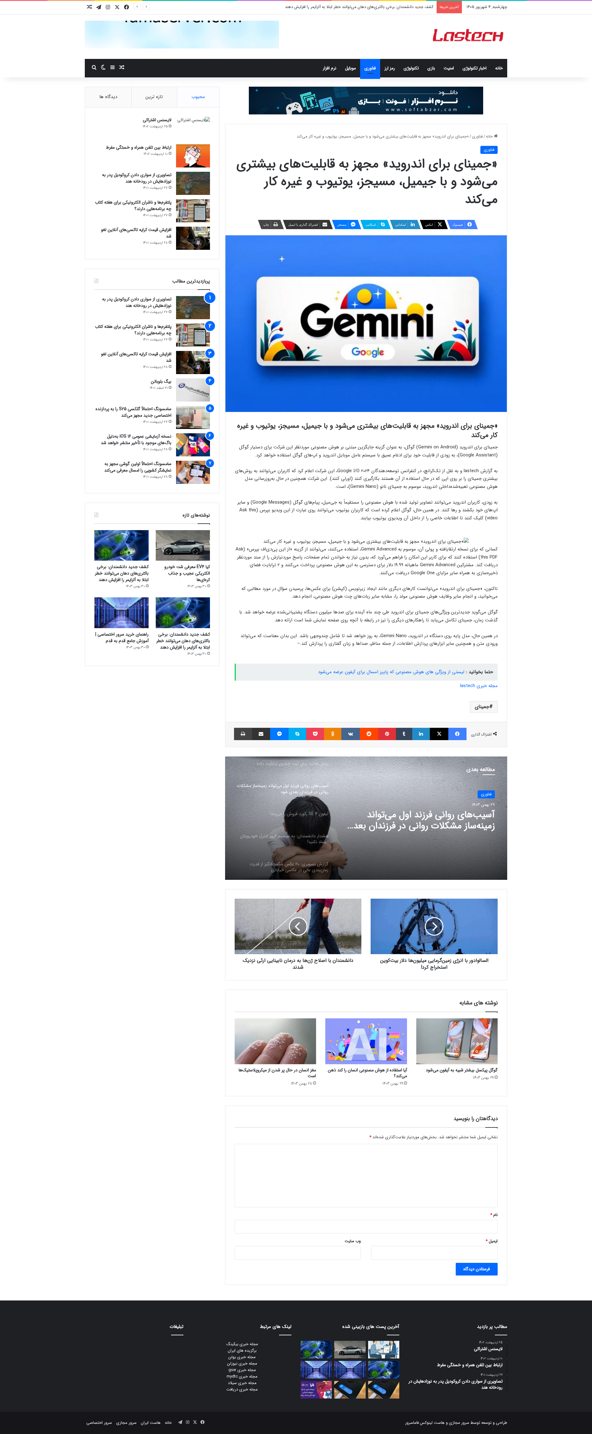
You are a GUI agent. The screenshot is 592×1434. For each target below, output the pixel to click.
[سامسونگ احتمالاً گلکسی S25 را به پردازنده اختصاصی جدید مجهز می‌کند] (193, 417)
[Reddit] (369, 734)
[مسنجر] (279, 734)
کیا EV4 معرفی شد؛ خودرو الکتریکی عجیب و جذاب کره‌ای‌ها (187, 573)
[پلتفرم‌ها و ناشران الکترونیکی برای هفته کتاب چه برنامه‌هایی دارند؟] (193, 210)
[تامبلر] (404, 734)
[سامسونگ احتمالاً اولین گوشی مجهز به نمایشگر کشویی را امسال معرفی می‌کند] (193, 472)
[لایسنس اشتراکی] (193, 128)
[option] (366, 818)
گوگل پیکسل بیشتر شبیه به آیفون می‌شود (462, 1070)
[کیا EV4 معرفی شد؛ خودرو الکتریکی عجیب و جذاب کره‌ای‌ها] (183, 545)
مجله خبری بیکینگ (242, 1344)
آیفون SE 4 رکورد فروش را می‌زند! (432, 815)
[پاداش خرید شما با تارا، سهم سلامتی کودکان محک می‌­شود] (316, 1390)
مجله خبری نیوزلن (242, 1363)
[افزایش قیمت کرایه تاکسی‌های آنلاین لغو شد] (193, 238)
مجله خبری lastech (479, 686)
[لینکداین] (421, 734)
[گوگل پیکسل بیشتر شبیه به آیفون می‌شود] (457, 1041)
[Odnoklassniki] (332, 734)
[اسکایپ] (297, 734)
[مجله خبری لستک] (468, 37)
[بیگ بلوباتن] (193, 390)
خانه (499, 68)
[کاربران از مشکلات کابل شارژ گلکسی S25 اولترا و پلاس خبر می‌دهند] (383, 1390)
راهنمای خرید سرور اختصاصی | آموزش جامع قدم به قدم (122, 637)
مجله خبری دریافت (242, 1389)
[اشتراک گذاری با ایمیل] (261, 734)
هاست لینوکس (432, 1423)
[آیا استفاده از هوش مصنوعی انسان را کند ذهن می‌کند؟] (366, 1041)
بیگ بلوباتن (161, 381)
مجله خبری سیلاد (242, 1383)
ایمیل (492, 1241)
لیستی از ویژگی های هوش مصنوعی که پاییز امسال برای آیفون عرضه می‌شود (391, 672)
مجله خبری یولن (242, 1357)
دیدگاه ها (108, 97)
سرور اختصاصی (99, 1423)
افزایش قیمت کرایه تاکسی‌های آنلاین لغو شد (136, 233)
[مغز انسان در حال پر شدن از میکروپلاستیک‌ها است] (275, 1041)
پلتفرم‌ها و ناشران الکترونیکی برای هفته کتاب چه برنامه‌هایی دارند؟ (133, 205)
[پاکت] (315, 734)
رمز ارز (389, 68)
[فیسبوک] (457, 734)
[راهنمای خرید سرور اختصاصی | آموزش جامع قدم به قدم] (121, 612)
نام (494, 1215)
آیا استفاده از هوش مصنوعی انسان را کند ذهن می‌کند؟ (367, 1073)
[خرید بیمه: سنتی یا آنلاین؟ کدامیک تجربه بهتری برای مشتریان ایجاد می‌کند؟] (383, 1349)
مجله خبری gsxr (242, 1370)
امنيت (449, 68)
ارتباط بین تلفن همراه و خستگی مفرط (138, 147)
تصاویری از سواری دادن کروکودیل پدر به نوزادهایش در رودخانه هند (136, 178)
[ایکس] (439, 734)
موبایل (350, 68)
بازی (431, 68)
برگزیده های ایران (242, 1350)
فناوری (370, 68)
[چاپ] (243, 734)
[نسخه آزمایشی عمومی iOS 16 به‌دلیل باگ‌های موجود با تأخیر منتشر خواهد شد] (193, 444)
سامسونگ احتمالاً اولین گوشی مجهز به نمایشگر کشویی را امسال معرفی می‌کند (137, 467)
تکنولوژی (411, 68)
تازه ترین (154, 97)
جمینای (482, 707)
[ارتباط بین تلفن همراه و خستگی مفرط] (193, 155)
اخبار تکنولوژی (474, 68)
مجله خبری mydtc (242, 1376)
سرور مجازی (459, 1423)
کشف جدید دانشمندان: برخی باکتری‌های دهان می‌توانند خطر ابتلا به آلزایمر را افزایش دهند (359, 7)
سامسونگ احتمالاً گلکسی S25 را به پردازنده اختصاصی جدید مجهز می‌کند (133, 412)
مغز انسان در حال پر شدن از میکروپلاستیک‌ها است (277, 1073)
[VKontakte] (350, 734)
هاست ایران (151, 1423)
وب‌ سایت (353, 1241)
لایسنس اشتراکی (157, 120)
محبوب (198, 97)
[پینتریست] (387, 734)
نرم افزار (329, 68)
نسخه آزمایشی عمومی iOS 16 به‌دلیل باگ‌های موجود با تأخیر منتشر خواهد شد (136, 439)
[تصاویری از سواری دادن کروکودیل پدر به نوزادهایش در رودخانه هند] (193, 183)
